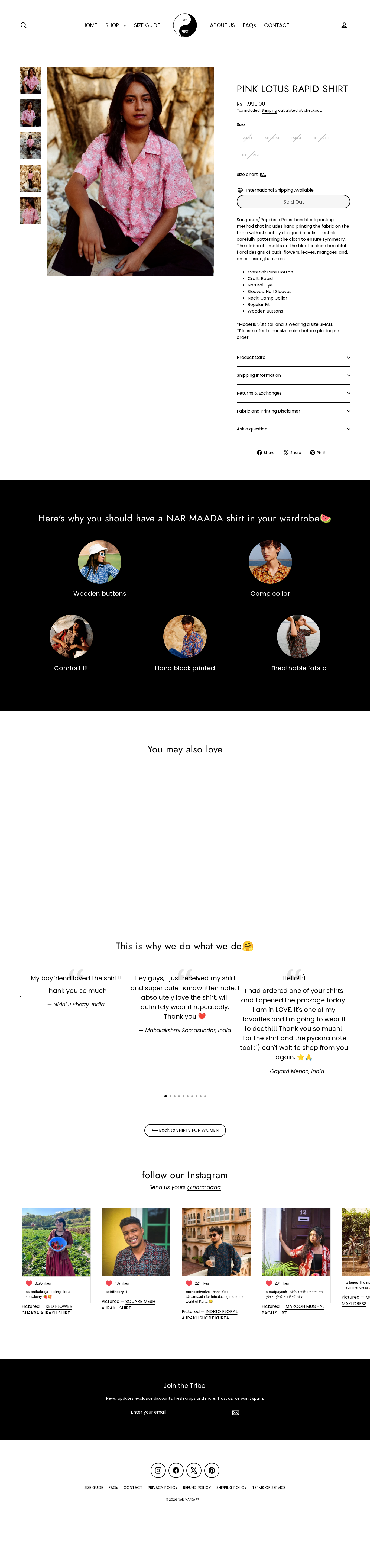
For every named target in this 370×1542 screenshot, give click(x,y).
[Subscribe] (235, 1412)
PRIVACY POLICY (163, 1487)
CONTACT (277, 25)
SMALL (247, 138)
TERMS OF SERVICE (269, 1487)
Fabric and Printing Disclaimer (268, 411)
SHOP (113, 25)
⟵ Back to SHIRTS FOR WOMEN (185, 1130)
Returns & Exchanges (259, 393)
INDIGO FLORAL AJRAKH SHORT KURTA (210, 1314)
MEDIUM (272, 138)
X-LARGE (322, 138)
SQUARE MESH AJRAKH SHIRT (128, 1304)
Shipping (269, 110)
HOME (89, 25)
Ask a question (252, 429)
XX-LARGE (251, 155)
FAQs (249, 25)
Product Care (251, 357)
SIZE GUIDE (147, 25)
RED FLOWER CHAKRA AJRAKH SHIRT (47, 1309)
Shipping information (259, 375)
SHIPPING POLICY (231, 1487)
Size (241, 124)
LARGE (296, 138)
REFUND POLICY (197, 1487)
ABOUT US (222, 25)
